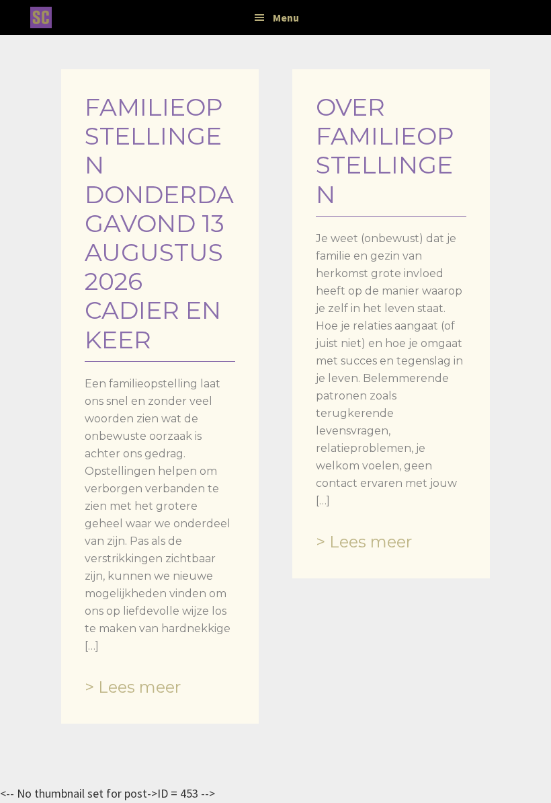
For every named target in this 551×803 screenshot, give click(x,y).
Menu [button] (286, 17)
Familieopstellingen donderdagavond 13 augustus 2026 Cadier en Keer (159, 223)
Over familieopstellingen (385, 150)
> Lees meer (133, 687)
